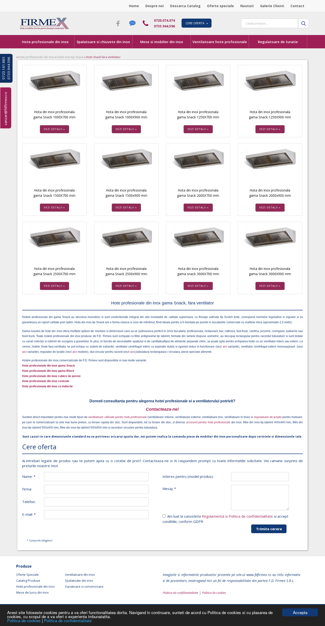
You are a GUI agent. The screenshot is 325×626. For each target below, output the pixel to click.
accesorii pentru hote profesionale (208, 422)
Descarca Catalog (185, 6)
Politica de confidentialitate (68, 620)
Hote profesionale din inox (45, 41)
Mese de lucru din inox (32, 592)
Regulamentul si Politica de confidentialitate (237, 516)
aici (225, 346)
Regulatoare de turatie (278, 41)
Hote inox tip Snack (70, 57)
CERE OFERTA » (197, 23)
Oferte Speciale (27, 574)
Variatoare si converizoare (84, 586)
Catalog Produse (28, 580)
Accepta (300, 612)
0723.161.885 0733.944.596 (6, 68)
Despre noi (154, 6)
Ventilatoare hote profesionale (219, 41)
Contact (297, 6)
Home (134, 6)
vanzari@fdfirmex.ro (5, 108)
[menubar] (218, 6)
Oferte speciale (220, 6)
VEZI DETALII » (54, 129)
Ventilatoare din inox (80, 574)
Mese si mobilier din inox (161, 41)
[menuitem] (135, 6)
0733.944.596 (164, 26)
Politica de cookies (24, 620)
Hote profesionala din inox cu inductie (47, 386)
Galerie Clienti (272, 6)
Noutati (247, 6)
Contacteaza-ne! (162, 409)
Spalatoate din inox (79, 580)
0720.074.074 (164, 20)
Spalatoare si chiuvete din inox (103, 41)
